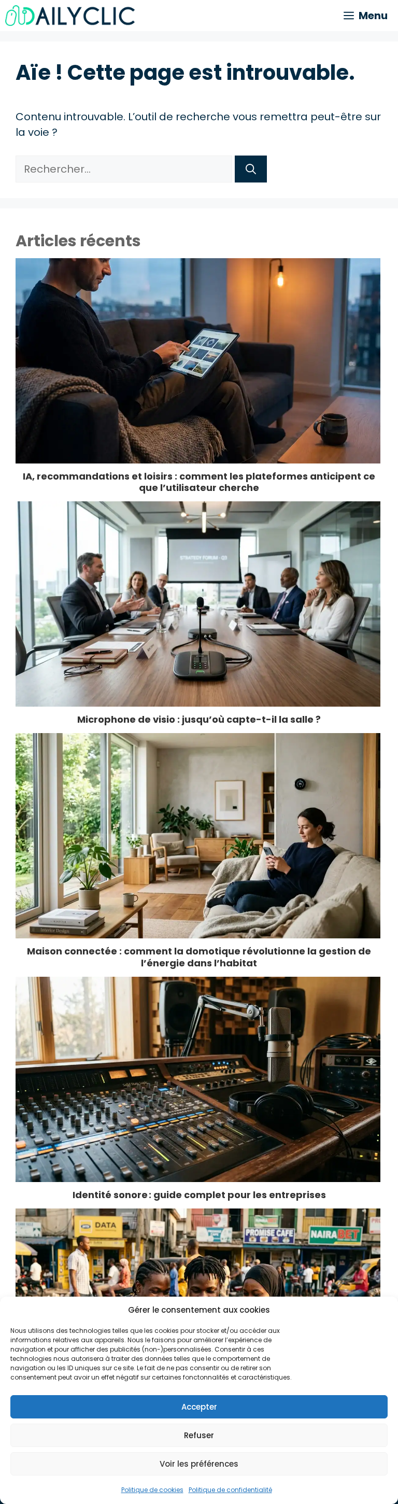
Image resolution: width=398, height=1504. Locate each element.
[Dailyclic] (70, 15)
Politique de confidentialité (230, 1489)
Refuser (199, 1435)
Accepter (199, 1406)
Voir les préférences (199, 1463)
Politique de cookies (152, 1489)
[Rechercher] (251, 169)
